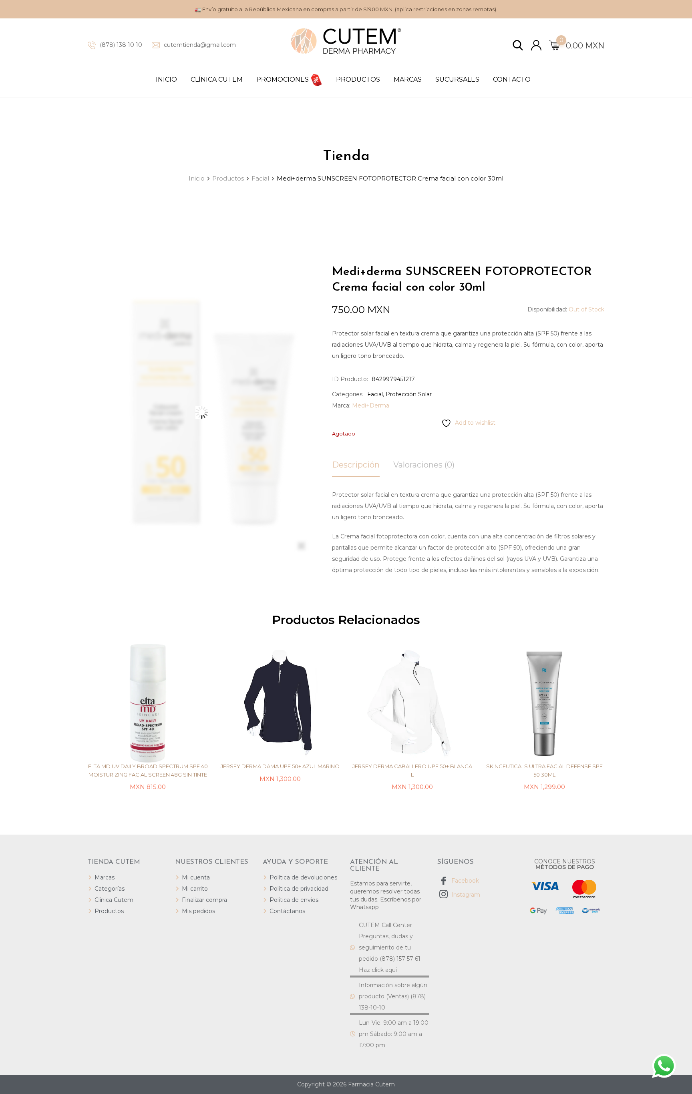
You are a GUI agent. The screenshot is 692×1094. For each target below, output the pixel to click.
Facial (375, 394)
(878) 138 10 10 (121, 44)
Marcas (408, 79)
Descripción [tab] (356, 465)
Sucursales (457, 79)
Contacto (512, 79)
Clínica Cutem (217, 79)
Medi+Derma (370, 405)
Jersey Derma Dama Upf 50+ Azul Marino (280, 766)
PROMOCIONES (283, 79)
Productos (358, 79)
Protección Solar (409, 394)
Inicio (166, 79)
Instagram (465, 894)
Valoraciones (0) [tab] (424, 465)
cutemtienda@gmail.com (200, 44)
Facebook (464, 880)
